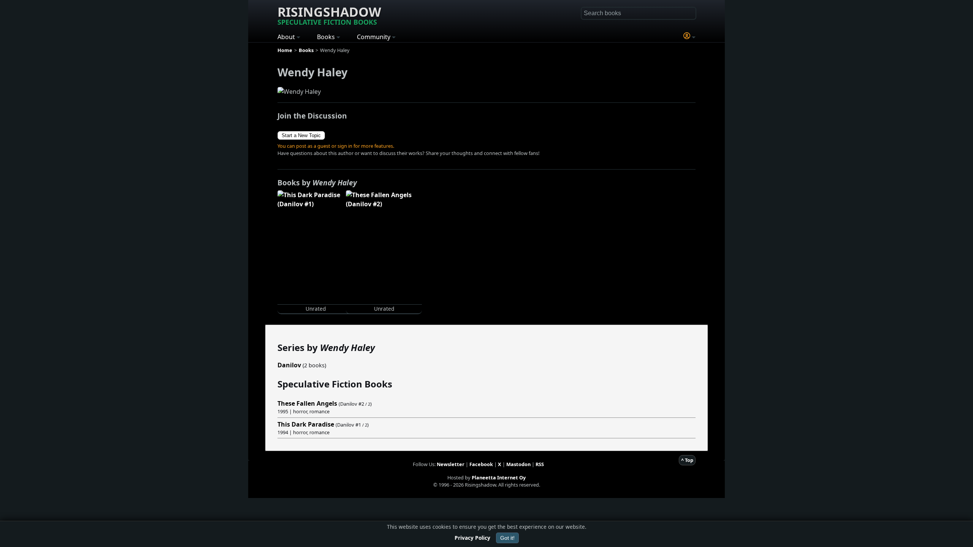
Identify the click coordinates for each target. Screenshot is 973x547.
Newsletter (450, 464)
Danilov (289, 365)
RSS (540, 464)
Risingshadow (329, 15)
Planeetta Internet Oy (499, 477)
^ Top (687, 460)
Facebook (481, 464)
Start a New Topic (301, 135)
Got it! (507, 538)
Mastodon (518, 464)
